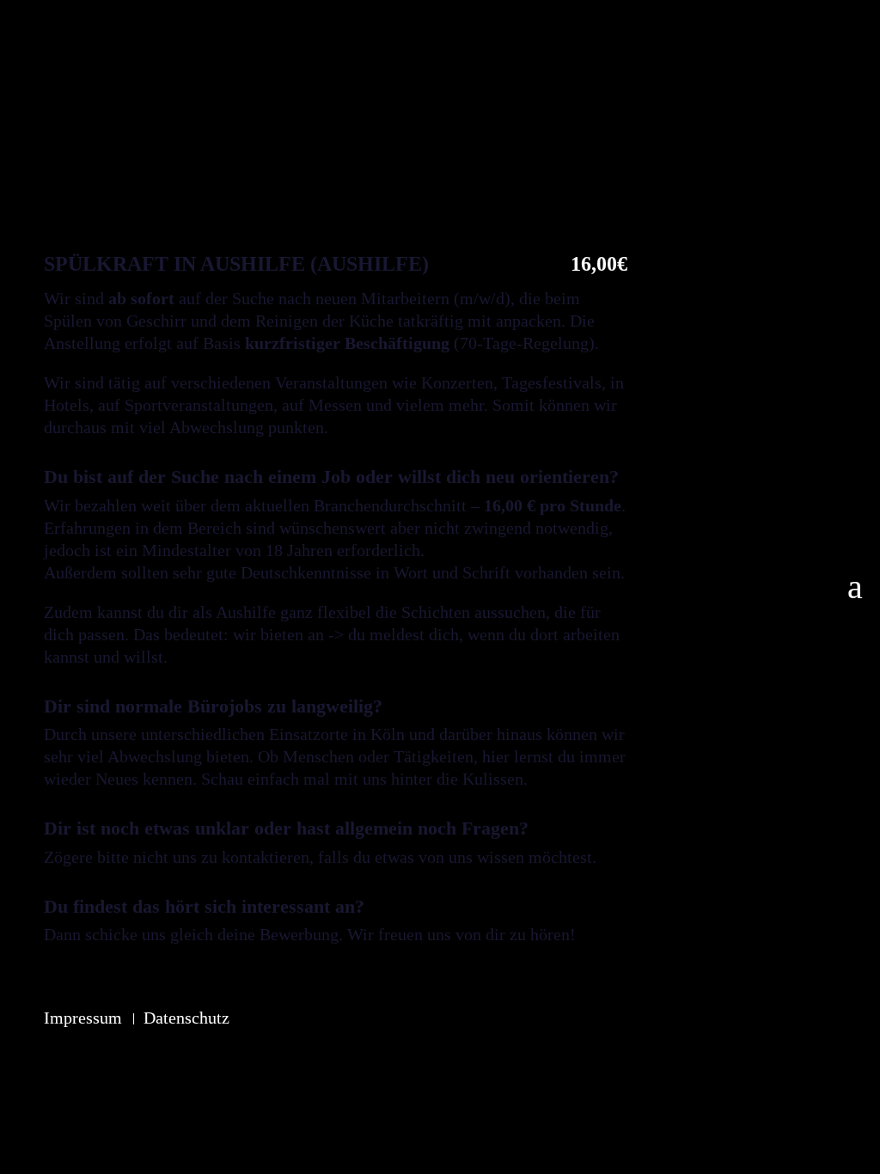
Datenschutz (186, 1017)
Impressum (83, 1017)
